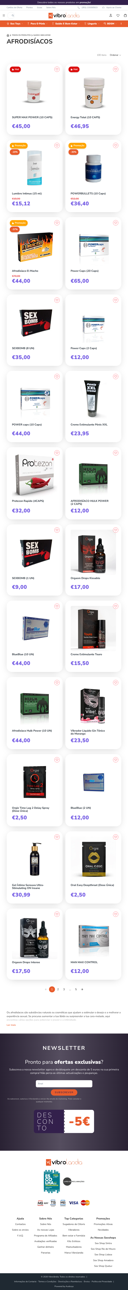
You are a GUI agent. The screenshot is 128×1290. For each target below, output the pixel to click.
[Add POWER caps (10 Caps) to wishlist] (57, 376)
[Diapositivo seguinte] (111, 398)
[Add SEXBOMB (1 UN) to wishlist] (57, 530)
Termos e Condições (47, 1281)
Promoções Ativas (103, 1224)
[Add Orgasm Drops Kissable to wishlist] (115, 530)
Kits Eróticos (73, 1241)
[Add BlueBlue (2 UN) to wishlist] (115, 759)
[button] (115, 55)
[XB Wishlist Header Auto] (118, 15)
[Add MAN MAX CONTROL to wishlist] (115, 914)
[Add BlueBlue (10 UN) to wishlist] (57, 606)
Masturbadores (74, 1246)
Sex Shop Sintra (103, 1243)
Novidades (103, 1229)
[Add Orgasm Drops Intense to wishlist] (57, 914)
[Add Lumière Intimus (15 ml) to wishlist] (57, 145)
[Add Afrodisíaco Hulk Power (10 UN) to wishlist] (57, 682)
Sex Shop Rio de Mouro (103, 1248)
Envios (87, 1281)
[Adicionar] (57, 113)
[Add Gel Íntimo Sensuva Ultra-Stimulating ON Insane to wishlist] (57, 837)
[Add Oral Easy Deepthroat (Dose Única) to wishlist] (115, 837)
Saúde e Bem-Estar (41, 35)
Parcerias (45, 1252)
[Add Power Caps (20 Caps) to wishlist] (115, 222)
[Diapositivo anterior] (76, 398)
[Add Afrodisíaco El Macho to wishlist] (57, 222)
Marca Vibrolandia (73, 1252)
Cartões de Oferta (14, 7)
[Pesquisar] (13, 15)
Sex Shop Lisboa (103, 1254)
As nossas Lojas (45, 1229)
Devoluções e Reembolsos (70, 1281)
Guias (39, 7)
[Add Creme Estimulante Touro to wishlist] (115, 606)
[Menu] (4, 15)
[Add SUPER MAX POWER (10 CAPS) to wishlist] (57, 69)
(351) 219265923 (90, 7)
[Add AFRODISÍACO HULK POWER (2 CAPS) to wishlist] (115, 453)
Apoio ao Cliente (113, 7)
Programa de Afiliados (45, 1235)
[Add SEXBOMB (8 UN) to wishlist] (57, 300)
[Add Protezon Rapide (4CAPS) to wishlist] (57, 453)
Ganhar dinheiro (45, 1246)
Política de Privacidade (102, 1281)
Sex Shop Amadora (103, 1260)
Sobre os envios (20, 1229)
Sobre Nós (51, 7)
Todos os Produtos (21, 35)
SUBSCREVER (64, 1092)
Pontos (29, 7)
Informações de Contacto (25, 1281)
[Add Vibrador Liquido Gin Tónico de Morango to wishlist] (115, 682)
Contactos (20, 1224)
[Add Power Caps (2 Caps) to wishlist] (115, 300)
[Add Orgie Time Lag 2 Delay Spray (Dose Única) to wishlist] (57, 759)
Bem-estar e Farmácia (73, 1235)
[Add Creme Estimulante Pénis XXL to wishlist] (115, 376)
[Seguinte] (82, 989)
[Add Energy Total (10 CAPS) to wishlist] (115, 69)
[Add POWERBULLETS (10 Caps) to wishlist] (115, 145)
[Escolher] (115, 420)
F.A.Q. (20, 1235)
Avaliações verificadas (45, 1241)
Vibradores (74, 1229)
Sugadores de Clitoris (74, 1224)
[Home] (8, 35)
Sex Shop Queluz (103, 1266)
